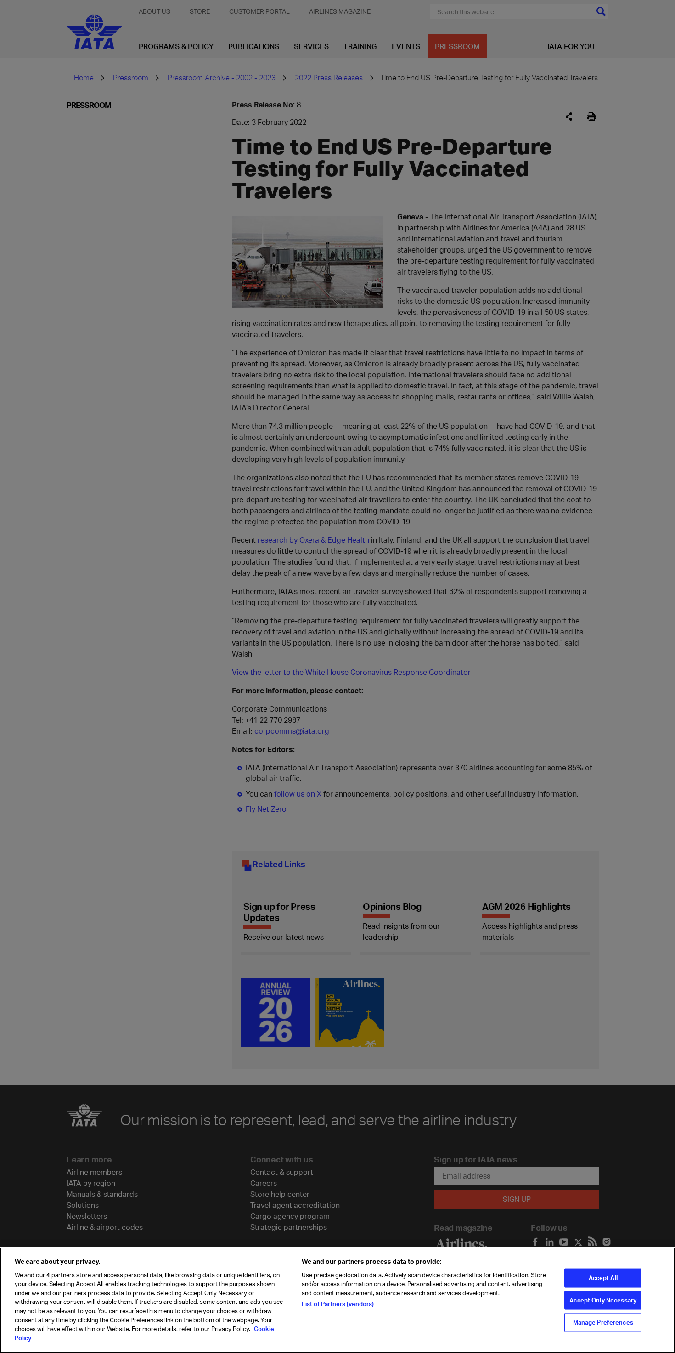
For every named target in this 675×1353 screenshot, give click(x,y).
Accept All (603, 1277)
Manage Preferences (603, 1322)
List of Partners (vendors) (338, 1304)
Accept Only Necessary (602, 1299)
